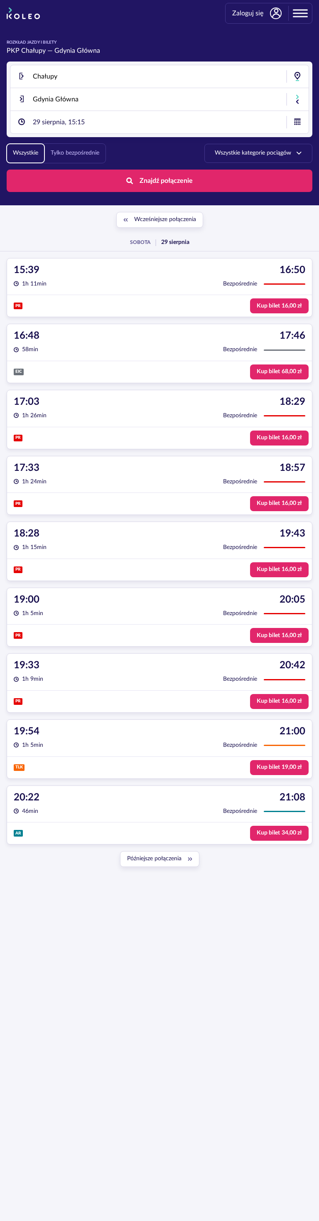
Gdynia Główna (77, 50)
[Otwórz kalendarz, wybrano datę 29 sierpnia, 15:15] (297, 122)
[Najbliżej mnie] (297, 76)
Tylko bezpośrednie (75, 153)
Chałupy (33, 50)
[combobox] (159, 76)
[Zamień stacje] (297, 99)
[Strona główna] (23, 13)
